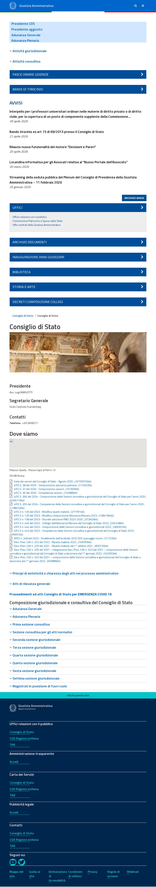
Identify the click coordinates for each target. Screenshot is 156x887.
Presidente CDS (23, 23)
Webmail (133, 871)
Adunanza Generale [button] (27, 608)
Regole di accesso (113, 873)
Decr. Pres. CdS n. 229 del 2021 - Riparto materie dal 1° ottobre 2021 (53, 546)
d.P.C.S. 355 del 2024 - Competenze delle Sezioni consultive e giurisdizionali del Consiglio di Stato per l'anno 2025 (78, 504)
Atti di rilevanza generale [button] (31, 583)
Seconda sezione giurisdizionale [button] (36, 639)
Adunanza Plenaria (25, 40)
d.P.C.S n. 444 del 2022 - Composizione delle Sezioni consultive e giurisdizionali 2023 (62, 527)
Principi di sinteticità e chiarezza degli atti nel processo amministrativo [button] (66, 573)
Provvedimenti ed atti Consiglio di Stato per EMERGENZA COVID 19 (60, 594)
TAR (12, 744)
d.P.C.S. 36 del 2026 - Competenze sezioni (38, 493)
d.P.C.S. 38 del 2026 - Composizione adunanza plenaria (45, 485)
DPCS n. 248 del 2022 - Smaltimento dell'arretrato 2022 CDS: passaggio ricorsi (58, 538)
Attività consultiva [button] (26, 61)
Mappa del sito (16, 873)
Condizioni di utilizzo (75, 873)
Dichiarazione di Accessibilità (58, 876)
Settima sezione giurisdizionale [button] (36, 678)
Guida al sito (34, 873)
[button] (135, 5)
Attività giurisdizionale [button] (30, 50)
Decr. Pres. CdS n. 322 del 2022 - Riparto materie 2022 (45, 542)
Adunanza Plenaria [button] (26, 616)
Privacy (92, 871)
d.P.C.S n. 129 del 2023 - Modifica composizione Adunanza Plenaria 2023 (55, 515)
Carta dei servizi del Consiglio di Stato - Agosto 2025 (43, 481)
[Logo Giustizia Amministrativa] (13, 5)
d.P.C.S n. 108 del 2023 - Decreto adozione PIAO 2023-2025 (48, 519)
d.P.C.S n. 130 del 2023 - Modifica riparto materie (41, 512)
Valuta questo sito (78, 695)
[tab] (78, 51)
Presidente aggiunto (26, 29)
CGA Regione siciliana (24, 738)
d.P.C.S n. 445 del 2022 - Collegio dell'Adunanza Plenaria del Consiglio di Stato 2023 (61, 523)
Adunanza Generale (26, 35)
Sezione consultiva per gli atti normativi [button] (42, 632)
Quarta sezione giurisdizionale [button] (35, 655)
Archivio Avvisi (134, 198)
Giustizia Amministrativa (36, 5)
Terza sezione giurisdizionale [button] (34, 647)
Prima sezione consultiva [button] (31, 624)
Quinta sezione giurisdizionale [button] (35, 663)
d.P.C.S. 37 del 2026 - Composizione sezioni (38, 489)
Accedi (14, 761)
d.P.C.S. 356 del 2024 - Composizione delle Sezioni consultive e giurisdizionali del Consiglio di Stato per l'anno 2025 (79, 496)
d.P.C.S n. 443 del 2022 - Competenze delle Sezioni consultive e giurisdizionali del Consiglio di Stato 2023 (73, 531)
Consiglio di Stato (22, 732)
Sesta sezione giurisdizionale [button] (34, 670)
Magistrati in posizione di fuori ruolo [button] (39, 686)
